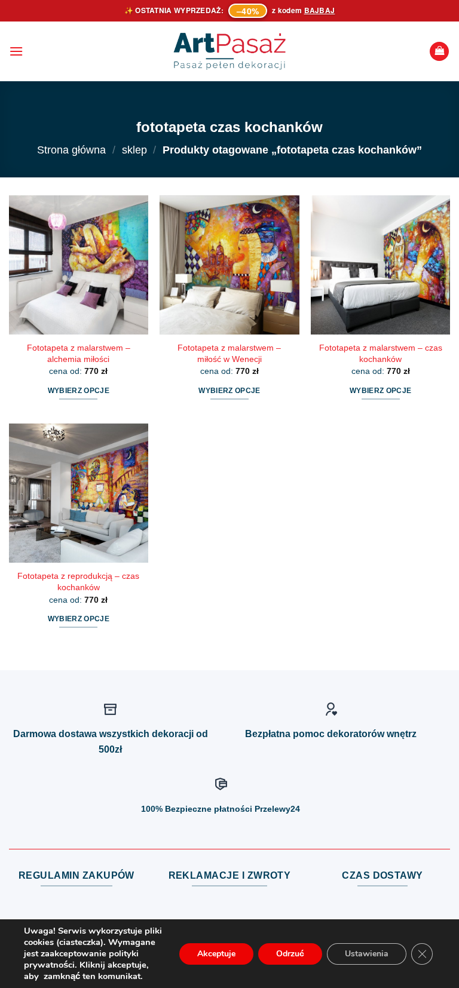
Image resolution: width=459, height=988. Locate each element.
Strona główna (71, 149)
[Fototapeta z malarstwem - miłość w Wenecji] (229, 265)
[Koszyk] (439, 52)
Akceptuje (216, 953)
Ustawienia (366, 953)
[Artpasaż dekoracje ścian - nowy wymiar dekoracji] (230, 51)
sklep (134, 149)
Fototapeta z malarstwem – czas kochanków (380, 353)
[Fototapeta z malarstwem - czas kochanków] (380, 265)
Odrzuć (290, 953)
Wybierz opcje (79, 390)
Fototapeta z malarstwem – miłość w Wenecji (229, 353)
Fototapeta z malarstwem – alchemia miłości (78, 353)
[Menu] (16, 51)
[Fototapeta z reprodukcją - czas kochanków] (78, 493)
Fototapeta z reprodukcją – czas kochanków (78, 581)
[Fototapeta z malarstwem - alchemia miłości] (78, 265)
